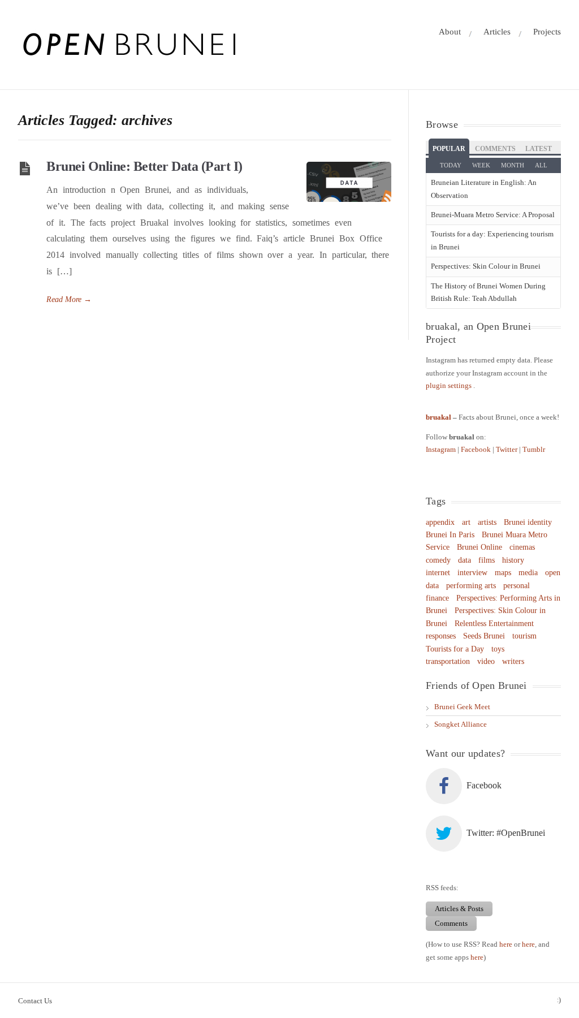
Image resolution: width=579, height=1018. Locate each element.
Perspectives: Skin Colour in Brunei (486, 266)
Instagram (441, 449)
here (505, 944)
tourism (524, 636)
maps (503, 572)
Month (512, 165)
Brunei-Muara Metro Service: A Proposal (493, 214)
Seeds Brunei (484, 636)
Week (481, 165)
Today (450, 165)
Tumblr (533, 449)
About (450, 31)
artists (487, 522)
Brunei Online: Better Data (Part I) (144, 166)
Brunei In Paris (450, 534)
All (541, 165)
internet (438, 572)
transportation (448, 661)
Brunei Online (479, 547)
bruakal (438, 417)
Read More (69, 299)
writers (513, 661)
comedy (438, 560)
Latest (538, 149)
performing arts (471, 585)
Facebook (476, 449)
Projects (547, 31)
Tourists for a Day (455, 649)
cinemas (522, 547)
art (466, 522)
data (464, 560)
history (513, 560)
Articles (497, 31)
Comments (495, 149)
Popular (449, 149)
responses (441, 636)
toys (497, 649)
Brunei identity (528, 522)
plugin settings (449, 385)
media (528, 572)
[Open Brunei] (128, 45)
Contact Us (35, 1001)
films (486, 560)
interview (472, 572)
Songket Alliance (460, 724)
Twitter (507, 449)
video (486, 661)
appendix (440, 522)
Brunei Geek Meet (462, 706)
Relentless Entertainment (494, 623)
